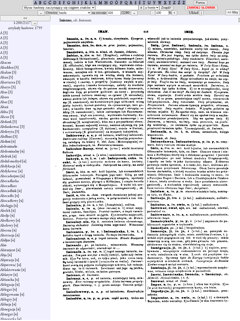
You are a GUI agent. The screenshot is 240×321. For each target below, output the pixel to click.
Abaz (4, 101)
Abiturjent (7, 249)
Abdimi (5, 141)
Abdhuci (6, 136)
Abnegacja (7, 309)
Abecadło (7, 195)
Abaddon (7, 67)
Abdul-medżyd (10, 161)
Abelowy (6, 225)
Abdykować (9, 170)
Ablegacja (7, 284)
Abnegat (6, 314)
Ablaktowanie (10, 269)
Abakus (5, 72)
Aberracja (7, 235)
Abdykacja (7, 166)
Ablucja (5, 304)
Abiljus (5, 240)
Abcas (4, 116)
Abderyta (7, 131)
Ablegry (6, 299)
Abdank (6, 121)
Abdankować (9, 126)
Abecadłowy (9, 200)
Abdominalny (9, 151)
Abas (4, 92)
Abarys (5, 87)
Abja (3, 254)
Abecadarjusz (10, 175)
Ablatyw (6, 274)
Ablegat (6, 289)
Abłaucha (7, 279)
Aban (4, 77)
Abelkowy (7, 220)
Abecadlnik (8, 190)
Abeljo (5, 215)
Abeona (5, 230)
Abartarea (7, 82)
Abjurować (8, 264)
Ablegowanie (9, 294)
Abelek (5, 210)
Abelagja (6, 205)
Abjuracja (7, 259)
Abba (4, 111)
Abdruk (5, 156)
